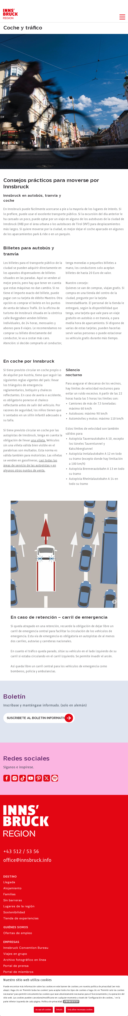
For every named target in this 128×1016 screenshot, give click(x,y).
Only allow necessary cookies (80, 1009)
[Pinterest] (38, 778)
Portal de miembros (18, 972)
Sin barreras (12, 900)
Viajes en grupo (15, 954)
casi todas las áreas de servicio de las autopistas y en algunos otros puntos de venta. (30, 465)
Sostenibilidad (14, 912)
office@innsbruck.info (27, 860)
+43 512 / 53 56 (21, 851)
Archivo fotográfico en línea (24, 960)
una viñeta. (38, 440)
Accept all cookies (43, 1009)
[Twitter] (46, 778)
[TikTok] (22, 778)
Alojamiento (12, 888)
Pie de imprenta (71, 1001)
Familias (9, 894)
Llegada (9, 882)
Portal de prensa (16, 966)
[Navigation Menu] (122, 17)
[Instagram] (14, 778)
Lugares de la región (18, 906)
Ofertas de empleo (17, 933)
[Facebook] (6, 778)
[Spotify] (54, 778)
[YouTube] (30, 778)
